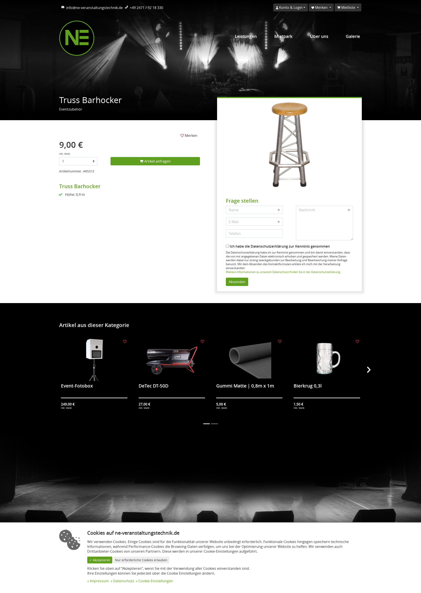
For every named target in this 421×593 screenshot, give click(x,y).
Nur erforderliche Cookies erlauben (141, 560)
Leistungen (246, 36)
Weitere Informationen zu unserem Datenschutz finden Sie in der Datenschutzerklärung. (283, 272)
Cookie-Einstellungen (155, 581)
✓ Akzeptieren (99, 560)
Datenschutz (123, 581)
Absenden (237, 281)
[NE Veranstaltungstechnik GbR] (76, 37)
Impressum (99, 581)
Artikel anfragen (157, 161)
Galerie (353, 36)
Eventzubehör (70, 109)
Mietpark (283, 36)
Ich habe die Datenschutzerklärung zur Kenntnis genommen (279, 246)
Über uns (319, 36)
